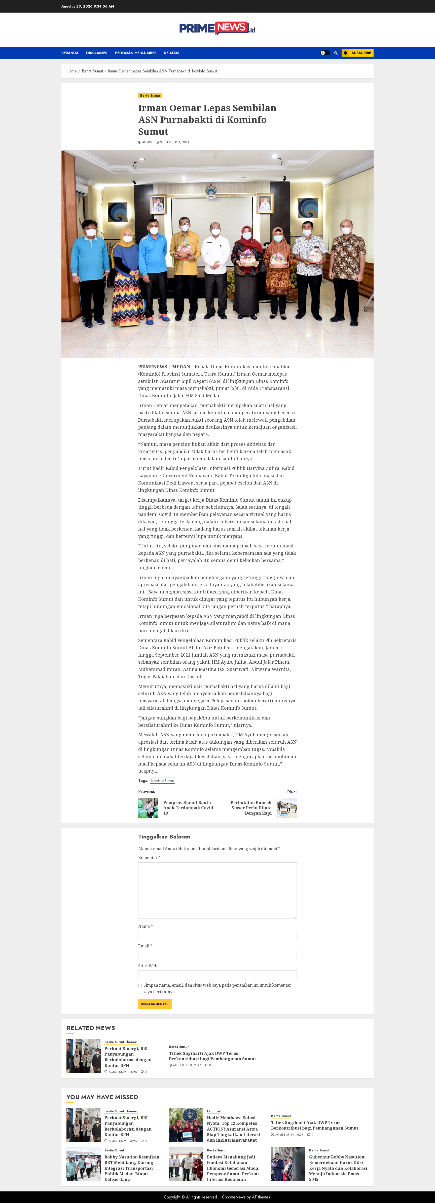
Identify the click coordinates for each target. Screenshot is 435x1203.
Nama (145, 926)
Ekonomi (131, 1042)
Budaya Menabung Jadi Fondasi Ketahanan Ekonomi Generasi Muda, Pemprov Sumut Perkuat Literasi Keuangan (233, 1168)
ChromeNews (233, 1197)
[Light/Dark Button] (325, 52)
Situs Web (147, 966)
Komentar (149, 857)
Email (145, 946)
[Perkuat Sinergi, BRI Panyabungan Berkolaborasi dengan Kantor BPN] (83, 1056)
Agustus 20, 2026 (123, 1072)
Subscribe (361, 52)
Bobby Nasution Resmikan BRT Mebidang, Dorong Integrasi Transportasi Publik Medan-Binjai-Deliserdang (131, 1168)
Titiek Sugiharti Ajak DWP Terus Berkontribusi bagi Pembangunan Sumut (212, 1056)
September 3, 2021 (174, 143)
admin (147, 143)
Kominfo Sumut (162, 780)
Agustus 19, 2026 (187, 1066)
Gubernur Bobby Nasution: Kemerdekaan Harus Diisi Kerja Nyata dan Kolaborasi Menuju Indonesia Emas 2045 (338, 1168)
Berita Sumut (150, 95)
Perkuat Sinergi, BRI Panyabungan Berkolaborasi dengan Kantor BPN (128, 1057)
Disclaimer (96, 52)
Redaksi (171, 52)
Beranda (70, 52)
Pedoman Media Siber (136, 52)
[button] (336, 53)
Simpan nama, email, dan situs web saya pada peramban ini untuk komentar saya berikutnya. (217, 988)
